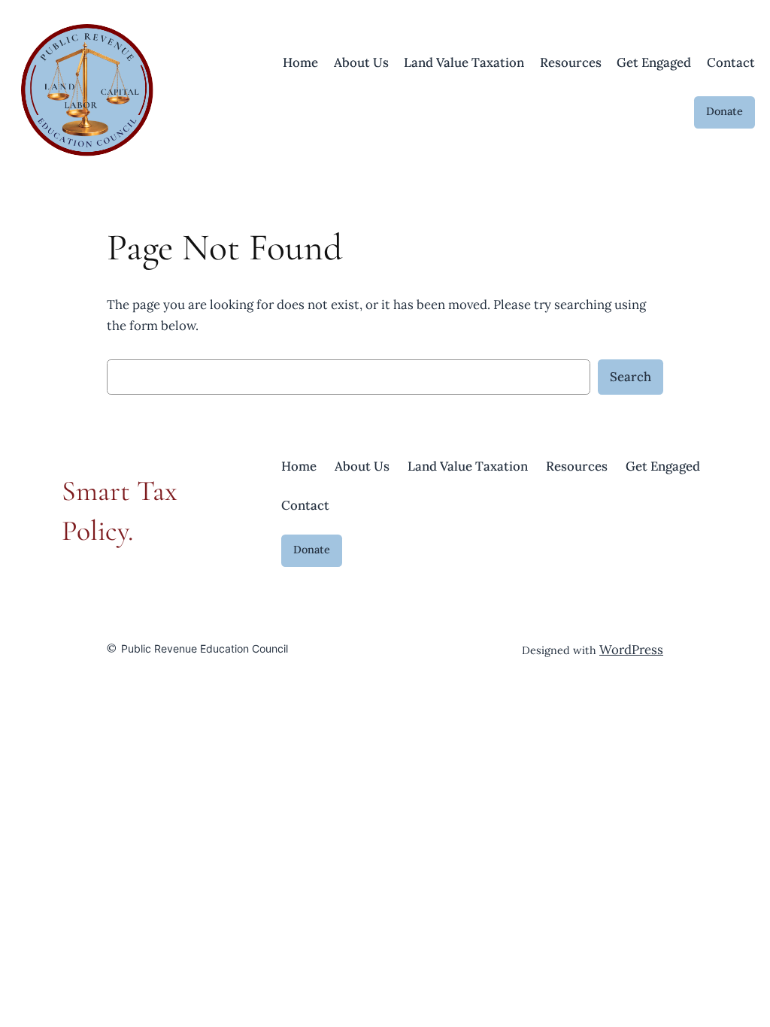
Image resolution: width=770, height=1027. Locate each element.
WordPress (631, 649)
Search (630, 376)
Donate (724, 111)
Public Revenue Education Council (204, 648)
